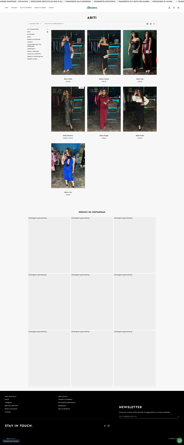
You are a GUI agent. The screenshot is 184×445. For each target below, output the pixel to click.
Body (29, 37)
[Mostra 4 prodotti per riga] (154, 24)
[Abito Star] (140, 52)
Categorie (8, 402)
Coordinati (31, 49)
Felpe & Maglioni (33, 51)
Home (7, 399)
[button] (14, 7)
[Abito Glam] (68, 52)
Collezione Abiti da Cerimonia (34, 45)
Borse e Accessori (33, 39)
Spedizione (62, 406)
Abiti (29, 32)
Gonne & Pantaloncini (35, 56)
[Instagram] (108, 426)
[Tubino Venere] (104, 52)
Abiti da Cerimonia (11, 406)
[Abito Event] (140, 109)
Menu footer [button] (62, 396)
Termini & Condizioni (65, 399)
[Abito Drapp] (104, 109)
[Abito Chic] (68, 166)
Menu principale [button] (10, 396)
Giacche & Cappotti (34, 54)
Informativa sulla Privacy (66, 402)
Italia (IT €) (10, 438)
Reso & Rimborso (64, 409)
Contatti (8, 412)
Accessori (30, 34)
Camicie (30, 42)
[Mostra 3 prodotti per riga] (150, 24)
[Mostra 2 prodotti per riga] (147, 24)
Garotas (173, 438)
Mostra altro (32, 59)
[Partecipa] (176, 416)
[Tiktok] (105, 426)
